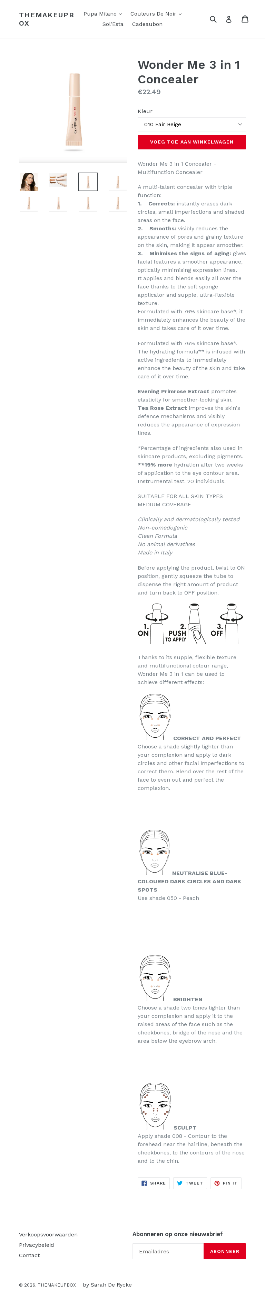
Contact (29, 1255)
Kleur (145, 111)
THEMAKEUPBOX (47, 19)
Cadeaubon (147, 24)
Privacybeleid (36, 1245)
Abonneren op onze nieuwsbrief (177, 1234)
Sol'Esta (113, 24)
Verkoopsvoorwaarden (48, 1234)
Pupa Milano (104, 13)
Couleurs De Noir (157, 13)
